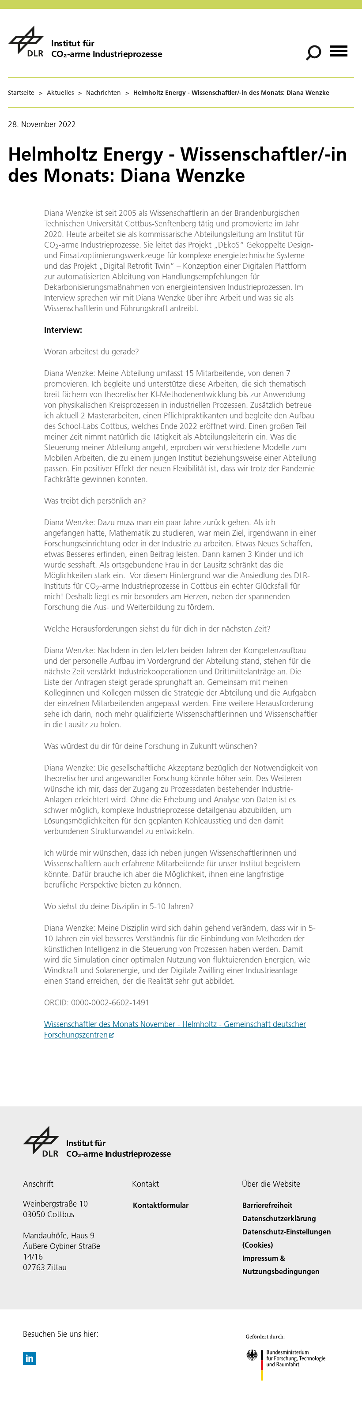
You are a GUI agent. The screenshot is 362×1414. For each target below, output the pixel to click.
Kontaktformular (161, 1205)
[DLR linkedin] (29, 1362)
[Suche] (314, 52)
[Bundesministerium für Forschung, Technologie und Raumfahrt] (291, 1389)
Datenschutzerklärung (279, 1218)
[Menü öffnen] (338, 47)
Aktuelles (60, 93)
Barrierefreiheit (267, 1205)
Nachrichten (103, 93)
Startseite (21, 93)
